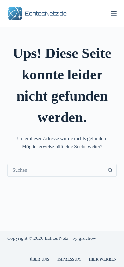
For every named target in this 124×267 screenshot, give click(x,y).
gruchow (87, 238)
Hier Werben (103, 259)
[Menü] (114, 13)
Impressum (69, 259)
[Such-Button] (110, 170)
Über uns (39, 259)
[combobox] (56, 170)
